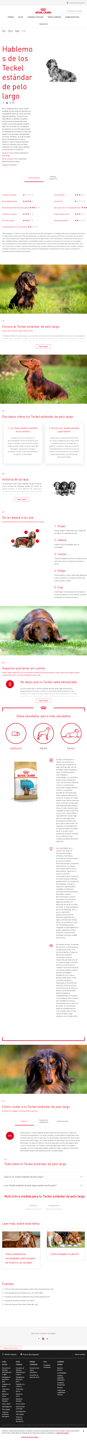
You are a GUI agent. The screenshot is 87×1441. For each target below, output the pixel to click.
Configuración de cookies (10, 1348)
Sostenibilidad (61, 1373)
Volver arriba (80, 1354)
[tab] (34, 176)
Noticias (60, 1387)
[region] (43, 1434)
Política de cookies (62, 1433)
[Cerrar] (83, 1431)
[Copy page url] (13, 103)
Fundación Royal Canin (61, 1384)
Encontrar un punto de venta (34, 1376)
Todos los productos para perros (19, 1419)
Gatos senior (6, 1404)
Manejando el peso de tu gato (6, 1379)
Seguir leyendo (43, 346)
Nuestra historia (60, 1369)
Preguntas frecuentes (47, 1366)
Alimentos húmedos (5, 1400)
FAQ (45, 1362)
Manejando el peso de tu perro (20, 1379)
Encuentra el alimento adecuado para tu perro (20, 1371)
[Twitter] (10, 103)
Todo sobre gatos (5, 1390)
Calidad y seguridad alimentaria (61, 1378)
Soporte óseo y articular (20, 1408)
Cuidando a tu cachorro (20, 1385)
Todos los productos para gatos (5, 1414)
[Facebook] (3, 103)
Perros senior (20, 1404)
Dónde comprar (11, 1354)
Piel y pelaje (6, 1409)
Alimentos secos (5, 1395)
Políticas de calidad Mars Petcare (61, 1392)
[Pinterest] (7, 103)
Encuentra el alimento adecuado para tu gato (6, 1371)
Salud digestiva (7, 1406)
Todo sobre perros (19, 1390)
